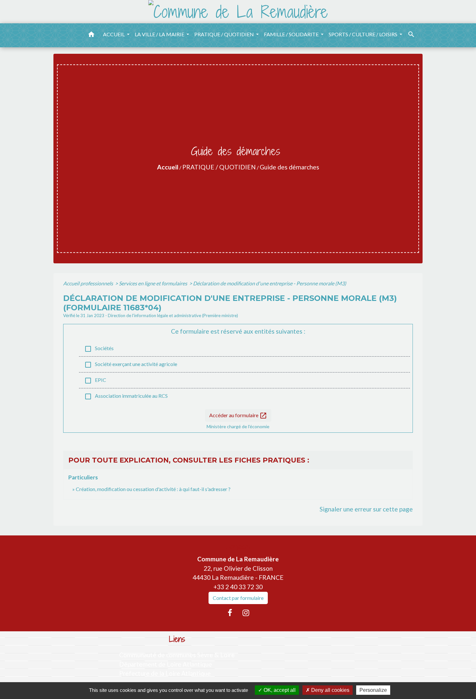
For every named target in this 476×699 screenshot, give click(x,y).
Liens (177, 639)
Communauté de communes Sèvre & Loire (177, 655)
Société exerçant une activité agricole (130, 365)
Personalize (373, 690)
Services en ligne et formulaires (153, 283)
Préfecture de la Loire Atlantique (165, 673)
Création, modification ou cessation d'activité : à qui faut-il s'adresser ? (153, 489)
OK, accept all (279, 690)
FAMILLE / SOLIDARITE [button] (292, 34)
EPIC (95, 380)
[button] (91, 35)
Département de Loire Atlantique (165, 664)
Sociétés (99, 349)
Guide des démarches (289, 167)
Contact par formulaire (238, 598)
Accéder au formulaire (238, 415)
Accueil (167, 167)
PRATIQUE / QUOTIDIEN (219, 167)
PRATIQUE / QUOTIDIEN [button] (224, 34)
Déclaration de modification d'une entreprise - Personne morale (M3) (269, 283)
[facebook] (229, 612)
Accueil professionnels (88, 283)
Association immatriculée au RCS (126, 396)
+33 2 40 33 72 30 (238, 586)
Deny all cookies (329, 690)
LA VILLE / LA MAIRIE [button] (160, 34)
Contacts (238, 546)
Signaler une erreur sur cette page (366, 509)
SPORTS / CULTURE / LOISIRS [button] (363, 34)
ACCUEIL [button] (114, 34)
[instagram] (246, 612)
